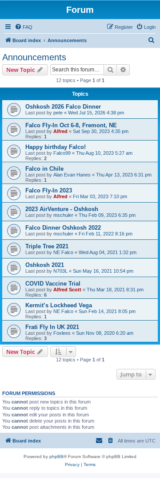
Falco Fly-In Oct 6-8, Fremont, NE (71, 125)
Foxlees (62, 333)
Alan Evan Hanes (72, 174)
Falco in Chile (44, 168)
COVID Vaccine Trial (52, 283)
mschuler (63, 215)
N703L (60, 271)
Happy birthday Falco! (55, 147)
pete (58, 112)
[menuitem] (23, 27)
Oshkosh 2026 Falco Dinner (63, 106)
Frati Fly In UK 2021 (52, 327)
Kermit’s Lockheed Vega (58, 305)
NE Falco (63, 252)
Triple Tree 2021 (46, 246)
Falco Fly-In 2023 (48, 190)
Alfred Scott (67, 289)
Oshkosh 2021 (44, 265)
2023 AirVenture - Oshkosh (61, 209)
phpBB (56, 456)
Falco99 (62, 153)
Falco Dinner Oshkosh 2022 (63, 227)
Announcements (34, 57)
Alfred (60, 131)
